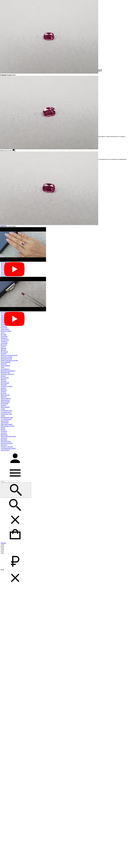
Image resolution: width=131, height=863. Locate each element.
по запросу (121, 136)
